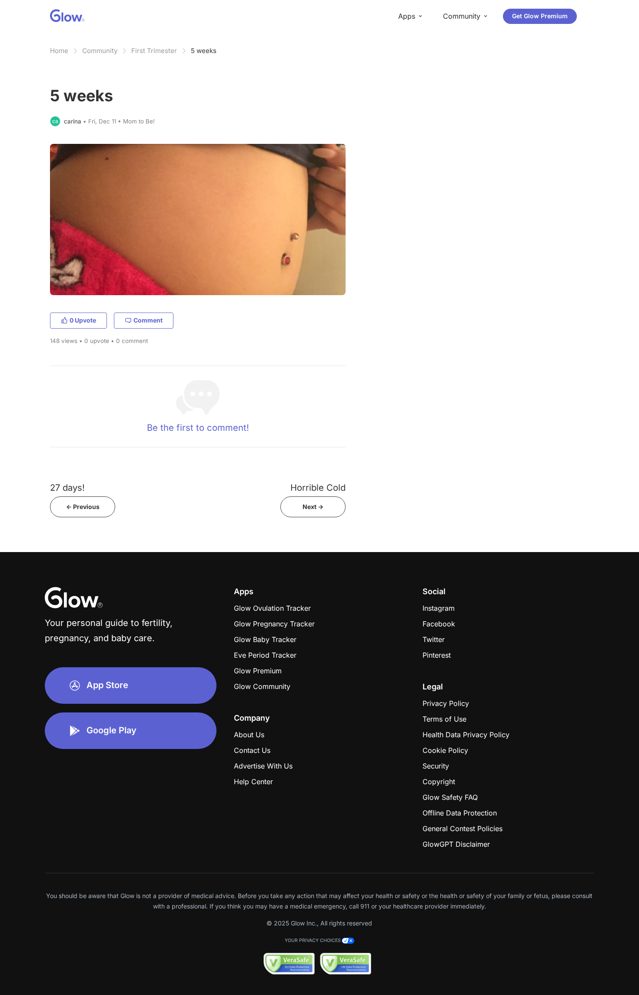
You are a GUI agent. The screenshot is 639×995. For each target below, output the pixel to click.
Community (99, 51)
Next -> (313, 506)
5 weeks (203, 51)
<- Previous (83, 506)
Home (59, 51)
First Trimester (154, 51)
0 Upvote (83, 320)
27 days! (67, 487)
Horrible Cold (318, 487)
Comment (148, 320)
